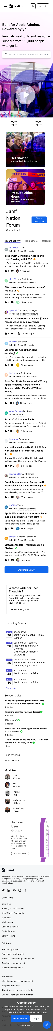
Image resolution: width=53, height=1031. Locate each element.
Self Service (7, 976)
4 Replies (9, 707)
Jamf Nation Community (13, 913)
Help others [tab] (31, 240)
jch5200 (13, 505)
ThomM (16, 792)
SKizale (12, 341)
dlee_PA (12, 279)
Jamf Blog (6, 917)
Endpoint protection (11, 985)
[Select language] (33, 6)
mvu (15, 783)
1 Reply (8, 746)
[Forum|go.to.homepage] (15, 6)
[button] (47, 1025)
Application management (13, 963)
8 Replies (9, 715)
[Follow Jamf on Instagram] (19, 890)
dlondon (13, 536)
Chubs (16, 775)
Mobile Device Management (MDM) (18, 958)
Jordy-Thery (18, 808)
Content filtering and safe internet (17, 994)
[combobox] (26, 54)
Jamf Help (6, 904)
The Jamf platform (10, 949)
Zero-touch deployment (13, 954)
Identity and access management (17, 981)
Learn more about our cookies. (33, 1012)
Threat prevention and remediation (18, 990)
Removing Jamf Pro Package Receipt (22, 712)
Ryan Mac (13, 247)
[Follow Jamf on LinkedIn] (8, 890)
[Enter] (5, 54)
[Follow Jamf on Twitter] (3, 890)
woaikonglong (19, 800)
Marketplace (7, 922)
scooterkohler (15, 474)
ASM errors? (11, 720)
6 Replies (9, 723)
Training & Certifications (13, 908)
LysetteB (13, 310)
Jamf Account (8, 936)
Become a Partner (10, 926)
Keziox (12, 373)
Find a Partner (8, 931)
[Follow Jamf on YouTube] (14, 890)
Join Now (15, 855)
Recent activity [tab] (12, 240)
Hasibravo (13, 439)
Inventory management (12, 967)
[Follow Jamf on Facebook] (25, 890)
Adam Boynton (16, 411)
